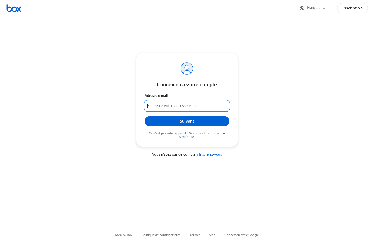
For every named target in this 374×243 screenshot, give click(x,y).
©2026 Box (123, 235)
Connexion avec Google (241, 235)
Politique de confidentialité (161, 235)
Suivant (187, 121)
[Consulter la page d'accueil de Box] (13, 8)
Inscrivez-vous (210, 154)
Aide (212, 235)
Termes (195, 235)
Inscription (352, 8)
